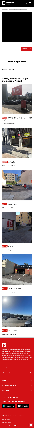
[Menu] (30, 3)
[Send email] (29, 372)
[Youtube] (14, 397)
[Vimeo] (17, 397)
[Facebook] (5, 397)
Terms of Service (6, 422)
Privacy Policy (6, 419)
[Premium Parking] (4, 345)
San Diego (5, 9)
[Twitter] (8, 397)
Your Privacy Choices (8, 425)
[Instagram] (2, 397)
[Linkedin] (11, 397)
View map (24, 48)
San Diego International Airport (18, 9)
